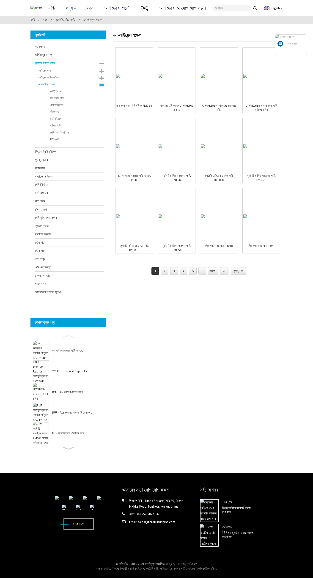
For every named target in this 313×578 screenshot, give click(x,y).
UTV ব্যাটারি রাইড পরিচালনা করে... (69, 433)
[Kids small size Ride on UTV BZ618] (245, 75)
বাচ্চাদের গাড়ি (103, 569)
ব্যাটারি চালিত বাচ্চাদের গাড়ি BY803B (219, 178)
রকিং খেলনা (41, 209)
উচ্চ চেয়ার (40, 201)
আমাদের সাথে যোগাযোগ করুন (182, 8)
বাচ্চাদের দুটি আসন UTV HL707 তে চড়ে (176, 107)
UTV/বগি (54, 139)
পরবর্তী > (213, 271)
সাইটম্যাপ (192, 564)
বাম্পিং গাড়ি (55, 126)
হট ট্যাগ (170, 564)
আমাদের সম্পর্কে (116, 8)
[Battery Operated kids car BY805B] (118, 216)
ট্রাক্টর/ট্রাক (55, 119)
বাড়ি (51, 8)
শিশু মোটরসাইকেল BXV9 (261, 246)
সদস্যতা (78, 524)
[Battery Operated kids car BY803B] (203, 146)
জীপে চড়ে (54, 112)
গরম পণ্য (180, 564)
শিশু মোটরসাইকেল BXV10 (219, 246)
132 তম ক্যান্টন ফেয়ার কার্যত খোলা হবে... (237, 535)
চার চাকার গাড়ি (57, 98)
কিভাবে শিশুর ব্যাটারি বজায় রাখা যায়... (236, 510)
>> (224, 271)
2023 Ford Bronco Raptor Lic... (71, 371)
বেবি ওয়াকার (41, 193)
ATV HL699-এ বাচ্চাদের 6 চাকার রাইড (219, 107)
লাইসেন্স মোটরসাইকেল (49, 77)
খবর (90, 8)
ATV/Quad (56, 91)
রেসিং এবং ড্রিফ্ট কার (59, 132)
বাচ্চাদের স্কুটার (43, 234)
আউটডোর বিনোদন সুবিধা (48, 292)
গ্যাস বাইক (41, 284)
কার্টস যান (40, 168)
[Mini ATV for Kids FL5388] (118, 75)
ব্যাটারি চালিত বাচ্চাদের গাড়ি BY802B (261, 178)
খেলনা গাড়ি (180, 569)
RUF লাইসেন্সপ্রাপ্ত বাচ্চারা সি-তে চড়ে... (72, 412)
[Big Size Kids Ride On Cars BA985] (118, 146)
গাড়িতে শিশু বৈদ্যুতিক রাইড (201, 569)
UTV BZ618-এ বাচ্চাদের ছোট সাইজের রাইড (261, 107)
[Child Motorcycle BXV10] (203, 216)
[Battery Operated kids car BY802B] (245, 146)
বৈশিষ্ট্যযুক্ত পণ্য (43, 55)
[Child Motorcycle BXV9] (245, 216)
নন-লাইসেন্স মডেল (92, 20)
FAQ (144, 8)
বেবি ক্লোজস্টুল (43, 267)
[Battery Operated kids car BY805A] (160, 216)
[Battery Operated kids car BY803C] (160, 146)
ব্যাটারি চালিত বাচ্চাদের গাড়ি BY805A (176, 248)
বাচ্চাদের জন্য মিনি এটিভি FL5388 (134, 105)
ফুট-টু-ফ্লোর (41, 160)
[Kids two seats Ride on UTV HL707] (160, 75)
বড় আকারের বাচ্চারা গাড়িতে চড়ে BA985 (134, 178)
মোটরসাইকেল (56, 105)
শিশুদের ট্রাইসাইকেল (45, 152)
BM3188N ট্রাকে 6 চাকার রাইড (67, 392)
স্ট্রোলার (39, 242)
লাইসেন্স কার (44, 70)
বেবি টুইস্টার (41, 185)
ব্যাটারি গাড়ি (152, 569)
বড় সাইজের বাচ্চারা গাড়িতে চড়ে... (68, 351)
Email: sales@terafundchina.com (152, 522)
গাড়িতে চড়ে (166, 569)
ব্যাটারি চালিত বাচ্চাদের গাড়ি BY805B (134, 248)
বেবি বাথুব (40, 259)
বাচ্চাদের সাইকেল (43, 176)
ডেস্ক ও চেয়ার (42, 275)
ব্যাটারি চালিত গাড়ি (65, 20)
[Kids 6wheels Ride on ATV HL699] (203, 75)
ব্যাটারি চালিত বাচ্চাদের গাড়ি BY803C (176, 178)
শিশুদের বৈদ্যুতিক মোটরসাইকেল (128, 569)
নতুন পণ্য (40, 46)
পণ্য (69, 8)
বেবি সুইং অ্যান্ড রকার (46, 218)
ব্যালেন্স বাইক (42, 226)
